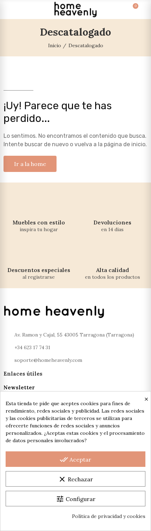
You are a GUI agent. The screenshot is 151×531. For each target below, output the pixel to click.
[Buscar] (22, 9)
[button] (30, 164)
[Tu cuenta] (141, 9)
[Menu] (10, 9)
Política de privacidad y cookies (108, 516)
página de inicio (124, 144)
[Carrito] (128, 9)
